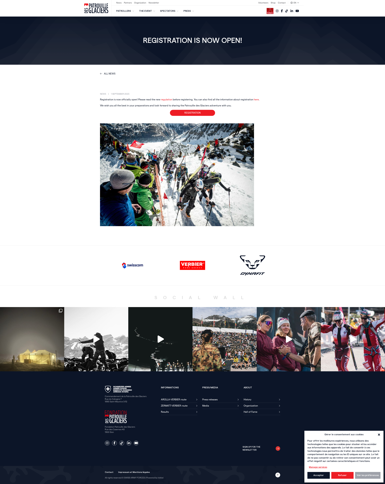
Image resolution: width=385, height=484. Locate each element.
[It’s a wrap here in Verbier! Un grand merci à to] (353, 339)
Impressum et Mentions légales (134, 472)
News (119, 3)
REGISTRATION (192, 112)
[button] (378, 434)
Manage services (318, 467)
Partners (128, 3)
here (256, 99)
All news (109, 73)
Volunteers (263, 3)
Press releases (210, 399)
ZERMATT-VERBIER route (174, 405)
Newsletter (154, 3)
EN (295, 3)
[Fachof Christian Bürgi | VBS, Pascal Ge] (96, 339)
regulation (166, 99)
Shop (273, 3)
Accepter (318, 475)
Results (165, 412)
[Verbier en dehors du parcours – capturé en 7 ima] (224, 339)
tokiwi (160, 477)
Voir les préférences (368, 475)
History (247, 399)
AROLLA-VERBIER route (174, 399)
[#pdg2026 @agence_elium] (289, 339)
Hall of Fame (250, 412)
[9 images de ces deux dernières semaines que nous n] (32, 339)
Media (205, 405)
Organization (140, 3)
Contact (282, 3)
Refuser (342, 475)
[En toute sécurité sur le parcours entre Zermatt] (160, 339)
